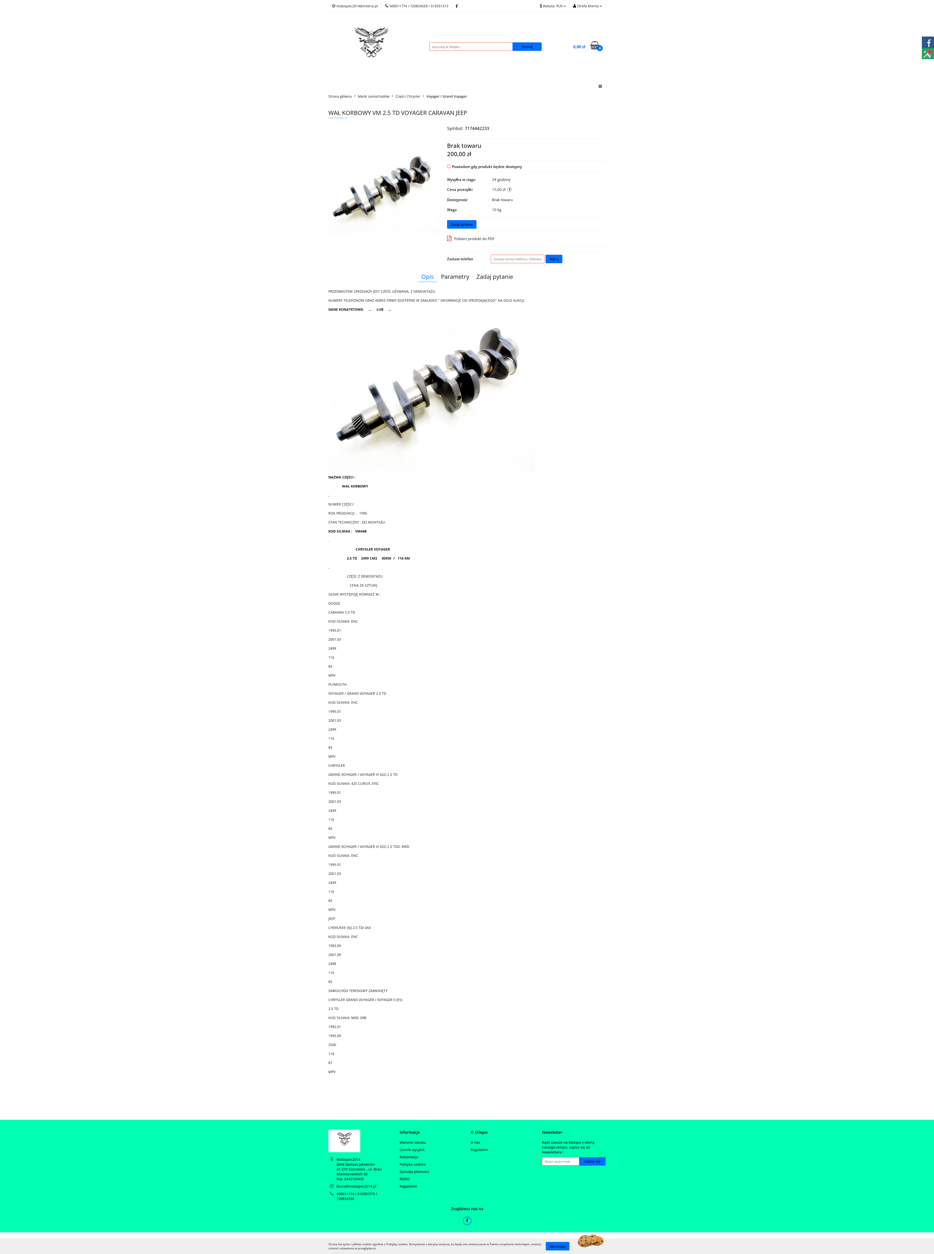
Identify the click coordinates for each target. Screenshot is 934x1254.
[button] (410, 1132)
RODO (405, 1179)
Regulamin (408, 1186)
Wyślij (554, 259)
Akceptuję (557, 1246)
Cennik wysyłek (412, 1149)
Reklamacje (409, 1157)
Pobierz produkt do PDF (474, 238)
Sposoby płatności (414, 1171)
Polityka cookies (413, 1164)
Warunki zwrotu (413, 1142)
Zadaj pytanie (462, 224)
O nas (475, 1142)
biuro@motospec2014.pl (356, 1186)
